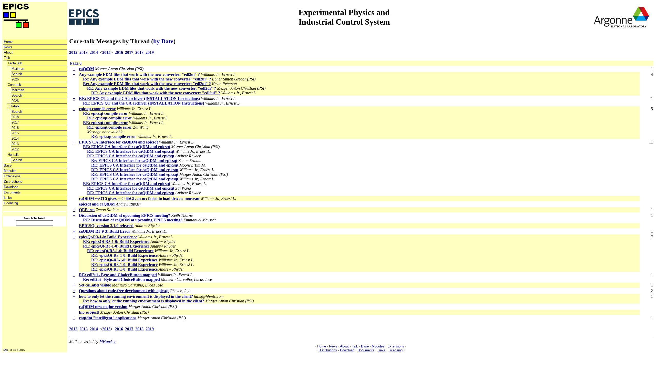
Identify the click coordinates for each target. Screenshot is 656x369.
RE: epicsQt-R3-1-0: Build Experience (116, 241)
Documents (12, 192)
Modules (10, 171)
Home (8, 42)
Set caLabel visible (95, 285)
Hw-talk (13, 155)
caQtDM (86, 69)
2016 (15, 128)
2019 (150, 52)
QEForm (87, 210)
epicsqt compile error (97, 109)
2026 (15, 79)
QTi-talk (13, 106)
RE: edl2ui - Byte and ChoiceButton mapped (118, 275)
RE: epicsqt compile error (105, 113)
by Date (163, 41)
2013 (15, 144)
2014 (15, 138)
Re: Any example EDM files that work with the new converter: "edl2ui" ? (147, 79)
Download (11, 187)
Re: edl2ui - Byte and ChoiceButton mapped (121, 279)
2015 (15, 133)
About (8, 52)
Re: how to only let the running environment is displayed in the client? (143, 301)
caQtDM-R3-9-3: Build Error (104, 231)
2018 (15, 117)
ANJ (5, 349)
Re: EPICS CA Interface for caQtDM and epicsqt (134, 160)
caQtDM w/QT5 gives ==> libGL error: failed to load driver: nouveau (139, 198)
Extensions (12, 176)
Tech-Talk (15, 63)
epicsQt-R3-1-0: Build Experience (108, 237)
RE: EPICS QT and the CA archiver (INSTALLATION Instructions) (139, 98)
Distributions (13, 181)
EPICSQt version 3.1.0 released (106, 225)
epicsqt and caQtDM (97, 204)
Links (8, 198)
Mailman (18, 68)
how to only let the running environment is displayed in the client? (136, 296)
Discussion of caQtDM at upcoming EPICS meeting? (124, 215)
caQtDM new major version (103, 306)
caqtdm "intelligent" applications (107, 318)
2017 (15, 122)
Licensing (11, 203)
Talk (7, 58)
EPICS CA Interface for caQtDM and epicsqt (118, 142)
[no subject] (89, 312)
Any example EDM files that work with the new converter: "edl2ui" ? (139, 74)
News (8, 47)
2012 (15, 149)
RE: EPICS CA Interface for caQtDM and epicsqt (126, 147)
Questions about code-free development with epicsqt (124, 291)
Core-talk (14, 85)
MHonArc (107, 341)
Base (8, 165)
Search (17, 74)
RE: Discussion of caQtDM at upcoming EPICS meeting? (132, 220)
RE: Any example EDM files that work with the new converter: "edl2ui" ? (151, 88)
